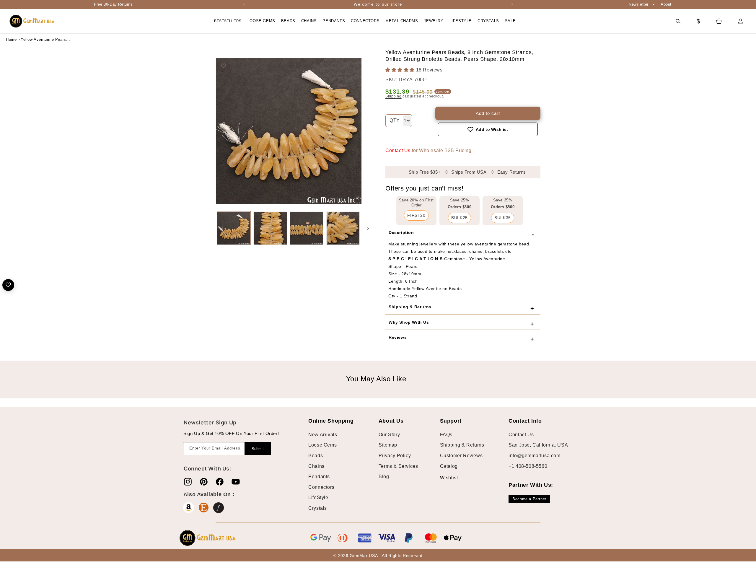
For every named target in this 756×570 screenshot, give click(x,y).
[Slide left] (209, 228)
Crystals (317, 508)
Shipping (393, 96)
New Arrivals (322, 434)
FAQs (446, 434)
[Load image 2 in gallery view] (270, 228)
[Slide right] (367, 228)
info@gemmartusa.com (534, 455)
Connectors (321, 487)
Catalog (449, 466)
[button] (261, 21)
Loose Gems (322, 444)
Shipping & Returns (462, 444)
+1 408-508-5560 (528, 466)
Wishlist (444, 477)
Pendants (319, 476)
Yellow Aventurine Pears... (35, 39)
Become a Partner (529, 499)
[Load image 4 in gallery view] (343, 228)
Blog (384, 476)
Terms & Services (398, 466)
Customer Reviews (461, 455)
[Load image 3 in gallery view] (306, 228)
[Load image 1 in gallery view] (233, 228)
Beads (315, 455)
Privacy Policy (395, 455)
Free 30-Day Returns (113, 4)
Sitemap (388, 444)
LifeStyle (318, 497)
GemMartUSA (364, 555)
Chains (316, 466)
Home (11, 39)
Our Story (389, 434)
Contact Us (397, 150)
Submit (258, 449)
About (666, 4)
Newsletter (639, 4)
